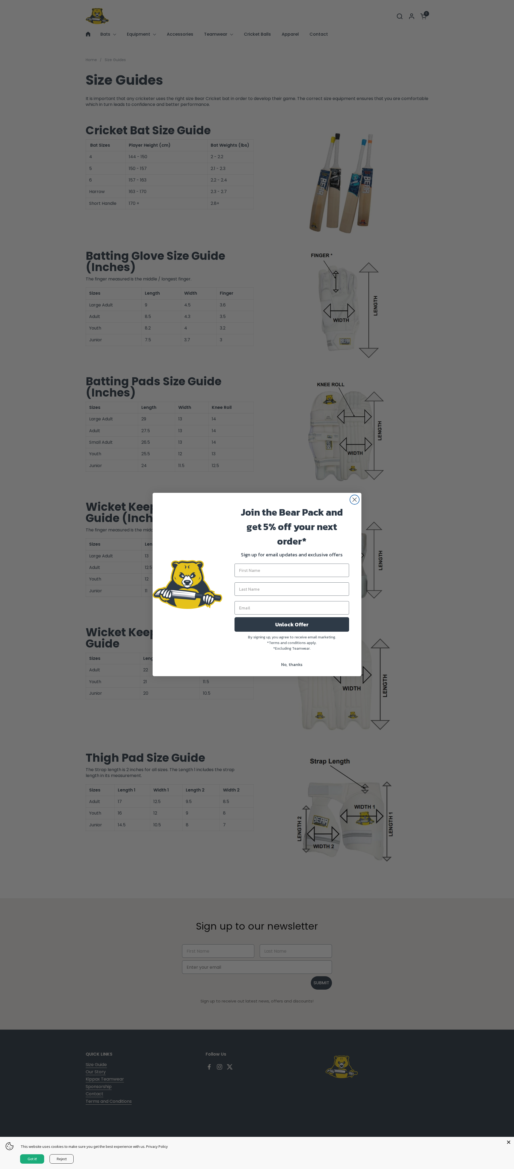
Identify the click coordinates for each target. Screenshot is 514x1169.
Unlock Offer (292, 624)
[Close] (508, 1142)
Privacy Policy (157, 1146)
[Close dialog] (354, 499)
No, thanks (292, 664)
